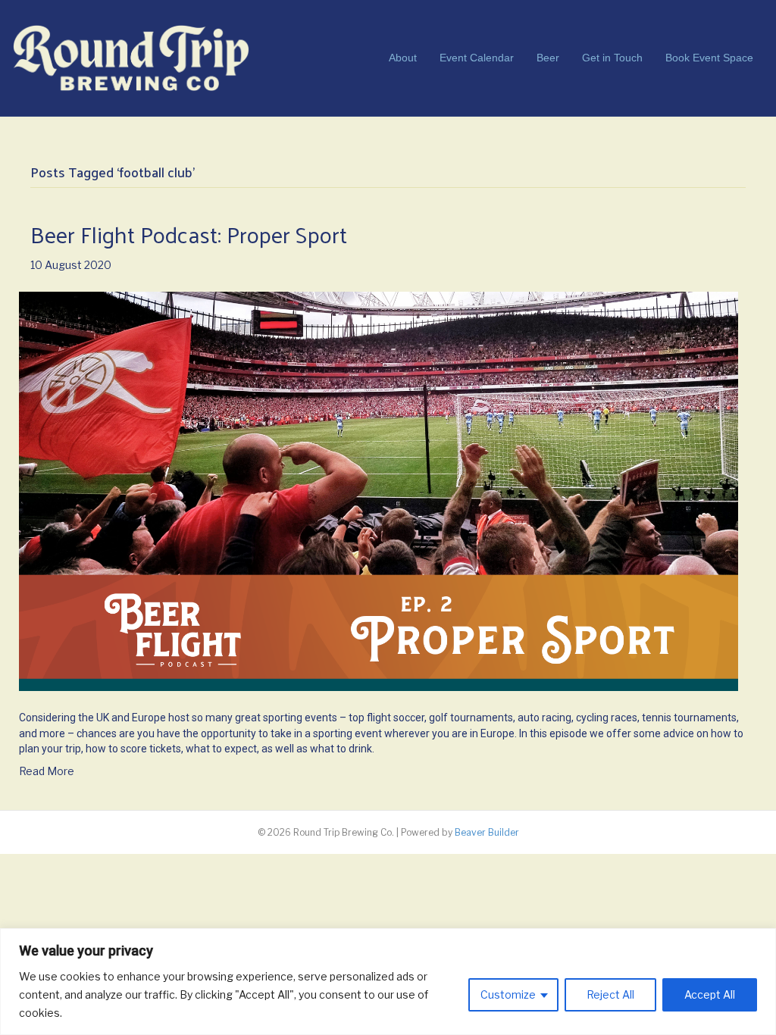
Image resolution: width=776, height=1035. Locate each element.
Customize (508, 994)
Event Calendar (477, 58)
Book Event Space (709, 58)
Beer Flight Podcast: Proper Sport (188, 234)
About (403, 58)
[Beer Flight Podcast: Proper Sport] (378, 489)
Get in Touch (612, 58)
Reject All (610, 994)
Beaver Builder (487, 832)
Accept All (709, 994)
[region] (388, 981)
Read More (46, 771)
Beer (548, 58)
